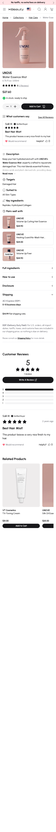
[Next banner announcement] (53, 2)
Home (5, 17)
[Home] (16, 9)
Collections (18, 17)
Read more (7, 173)
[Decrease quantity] (7, 106)
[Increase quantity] (15, 106)
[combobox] (31, 9)
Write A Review (26, 380)
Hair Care (33, 17)
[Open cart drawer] (51, 9)
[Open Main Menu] (3, 9)
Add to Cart (35, 106)
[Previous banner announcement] (2, 2)
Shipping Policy (24, 338)
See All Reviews (46, 117)
